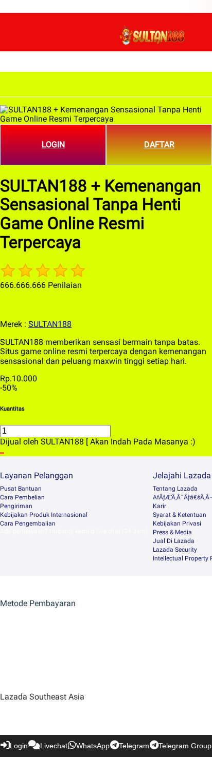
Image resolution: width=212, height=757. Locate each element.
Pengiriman (16, 506)
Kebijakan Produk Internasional (43, 514)
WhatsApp (93, 746)
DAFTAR (159, 144)
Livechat (53, 746)
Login (19, 746)
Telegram (134, 746)
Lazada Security (175, 549)
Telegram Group (184, 746)
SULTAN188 (50, 324)
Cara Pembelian (22, 497)
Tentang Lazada (175, 488)
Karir (159, 506)
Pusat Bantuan (21, 488)
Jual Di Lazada (174, 541)
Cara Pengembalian (28, 523)
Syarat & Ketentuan (179, 514)
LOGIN (53, 144)
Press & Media (172, 532)
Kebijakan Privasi (177, 523)
